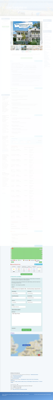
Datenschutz (4, 395)
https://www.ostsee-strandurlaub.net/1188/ (20, 389)
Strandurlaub (36, 379)
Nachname (29, 300)
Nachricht (13, 311)
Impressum (27, 394)
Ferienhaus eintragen (15, 394)
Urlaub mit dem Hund (29, 379)
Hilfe (20, 394)
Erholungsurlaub (23, 379)
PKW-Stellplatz (29, 381)
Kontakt (23, 394)
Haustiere (19, 381)
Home (3, 394)
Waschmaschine (35, 381)
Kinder (16, 381)
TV (38, 381)
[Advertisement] (26, 364)
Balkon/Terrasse (24, 381)
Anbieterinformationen (34, 374)
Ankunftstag (14, 291)
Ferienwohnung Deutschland (17, 375)
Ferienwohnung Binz (15, 378)
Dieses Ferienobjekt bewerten (26, 274)
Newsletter (14, 328)
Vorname (13, 300)
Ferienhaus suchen (8, 394)
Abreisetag (29, 291)
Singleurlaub (13, 380)
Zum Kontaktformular (39, 264)
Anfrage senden (26, 329)
